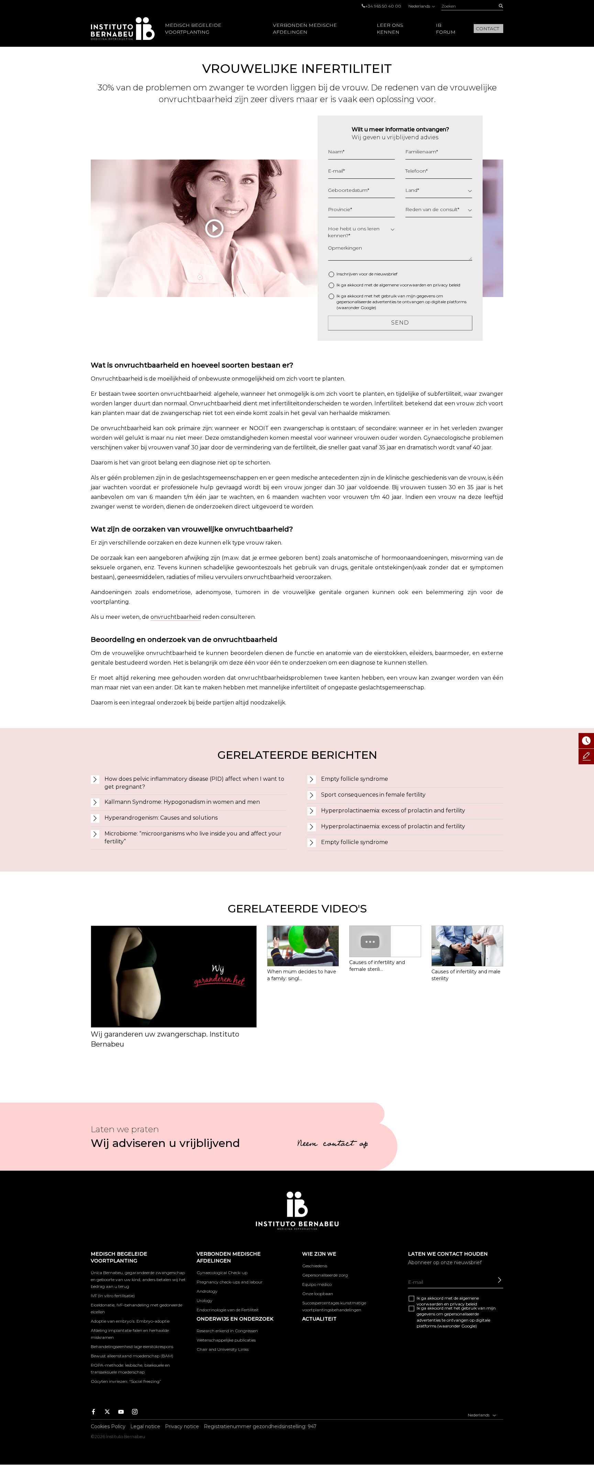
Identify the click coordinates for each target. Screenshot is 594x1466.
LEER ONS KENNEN (390, 28)
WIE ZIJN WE (319, 1254)
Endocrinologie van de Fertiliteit (228, 1309)
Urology (204, 1300)
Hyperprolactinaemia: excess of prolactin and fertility (393, 810)
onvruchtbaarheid (176, 617)
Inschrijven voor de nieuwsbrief (367, 273)
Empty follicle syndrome (354, 779)
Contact (487, 28)
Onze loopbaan (317, 1293)
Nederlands (419, 6)
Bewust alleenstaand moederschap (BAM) (132, 1355)
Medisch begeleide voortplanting (193, 28)
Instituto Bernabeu (123, 28)
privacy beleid (446, 284)
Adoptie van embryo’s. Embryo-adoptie (130, 1321)
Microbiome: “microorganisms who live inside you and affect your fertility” (193, 837)
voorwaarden (413, 284)
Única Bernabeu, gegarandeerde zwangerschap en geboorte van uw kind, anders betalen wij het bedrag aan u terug (138, 1279)
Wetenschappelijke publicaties (226, 1340)
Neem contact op (332, 1144)
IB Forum (445, 28)
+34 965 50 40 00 (383, 6)
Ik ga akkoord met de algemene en (398, 284)
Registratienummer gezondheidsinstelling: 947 (260, 1426)
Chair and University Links (223, 1349)
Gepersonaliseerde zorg (325, 1275)
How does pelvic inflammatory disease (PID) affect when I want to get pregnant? (194, 783)
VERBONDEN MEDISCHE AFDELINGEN (305, 28)
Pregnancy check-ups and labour (230, 1281)
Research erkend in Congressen (227, 1330)
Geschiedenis (314, 1265)
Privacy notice (182, 1426)
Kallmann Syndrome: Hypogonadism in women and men (182, 802)
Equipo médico (317, 1284)
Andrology (207, 1291)
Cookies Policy (108, 1426)
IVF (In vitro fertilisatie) (113, 1295)
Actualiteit (319, 1319)
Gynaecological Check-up (222, 1272)
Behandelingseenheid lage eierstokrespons (132, 1346)
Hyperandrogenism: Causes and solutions (161, 817)
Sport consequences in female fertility (373, 794)
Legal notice (145, 1426)
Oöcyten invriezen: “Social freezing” (126, 1381)
